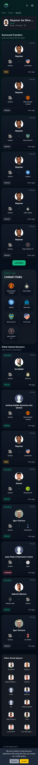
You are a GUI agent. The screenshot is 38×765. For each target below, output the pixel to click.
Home (4, 13)
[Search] (27, 5)
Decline (14, 761)
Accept (24, 761)
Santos (10, 13)
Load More (19, 263)
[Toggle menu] (32, 5)
